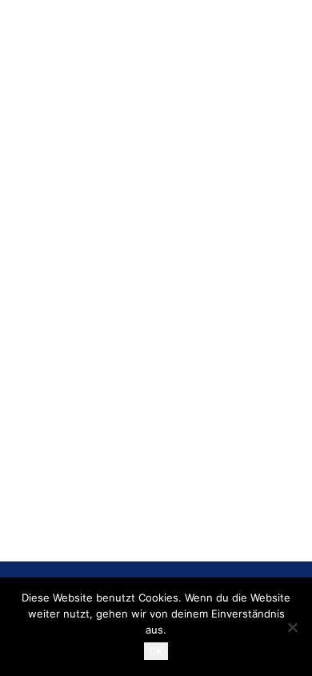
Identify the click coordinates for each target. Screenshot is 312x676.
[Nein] (292, 627)
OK (156, 651)
